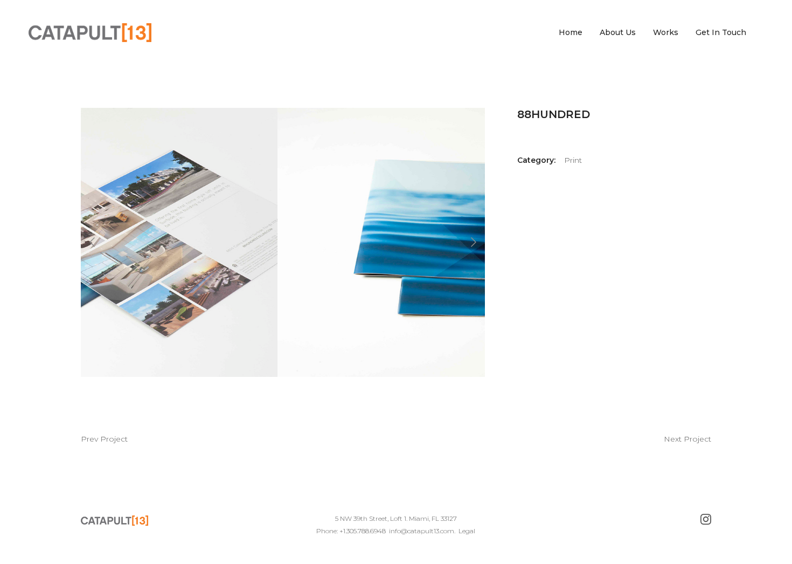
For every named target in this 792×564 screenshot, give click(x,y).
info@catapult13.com (421, 531)
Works (665, 32)
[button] (102, 242)
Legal (466, 531)
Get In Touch (721, 32)
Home (570, 32)
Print (573, 160)
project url (104, 438)
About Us (618, 32)
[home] (90, 32)
